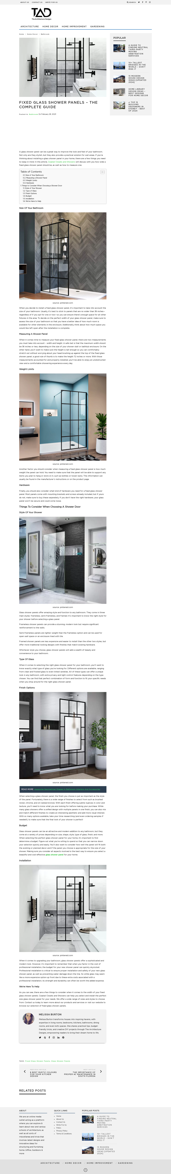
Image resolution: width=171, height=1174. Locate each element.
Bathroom (33, 114)
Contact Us (37, 2)
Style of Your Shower (33, 188)
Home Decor (50, 27)
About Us (24, 2)
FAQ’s (58, 1128)
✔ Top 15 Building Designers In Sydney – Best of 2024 (137, 107)
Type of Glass (31, 191)
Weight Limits (31, 180)
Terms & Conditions (64, 1134)
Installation (30, 199)
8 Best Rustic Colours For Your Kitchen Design (43, 1074)
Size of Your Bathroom (35, 175)
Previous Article (38, 1069)
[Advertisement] (109, 14)
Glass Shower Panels (60, 1061)
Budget (29, 196)
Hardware (30, 183)
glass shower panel (55, 855)
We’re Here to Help (33, 201)
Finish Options (31, 193)
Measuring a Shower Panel (36, 178)
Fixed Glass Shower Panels (37, 1061)
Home (21, 34)
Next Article (90, 1069)
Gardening (97, 27)
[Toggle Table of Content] (101, 172)
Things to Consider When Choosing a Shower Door (42, 186)
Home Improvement (74, 27)
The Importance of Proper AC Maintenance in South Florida (80, 1074)
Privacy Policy (61, 1131)
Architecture (30, 27)
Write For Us (51, 2)
